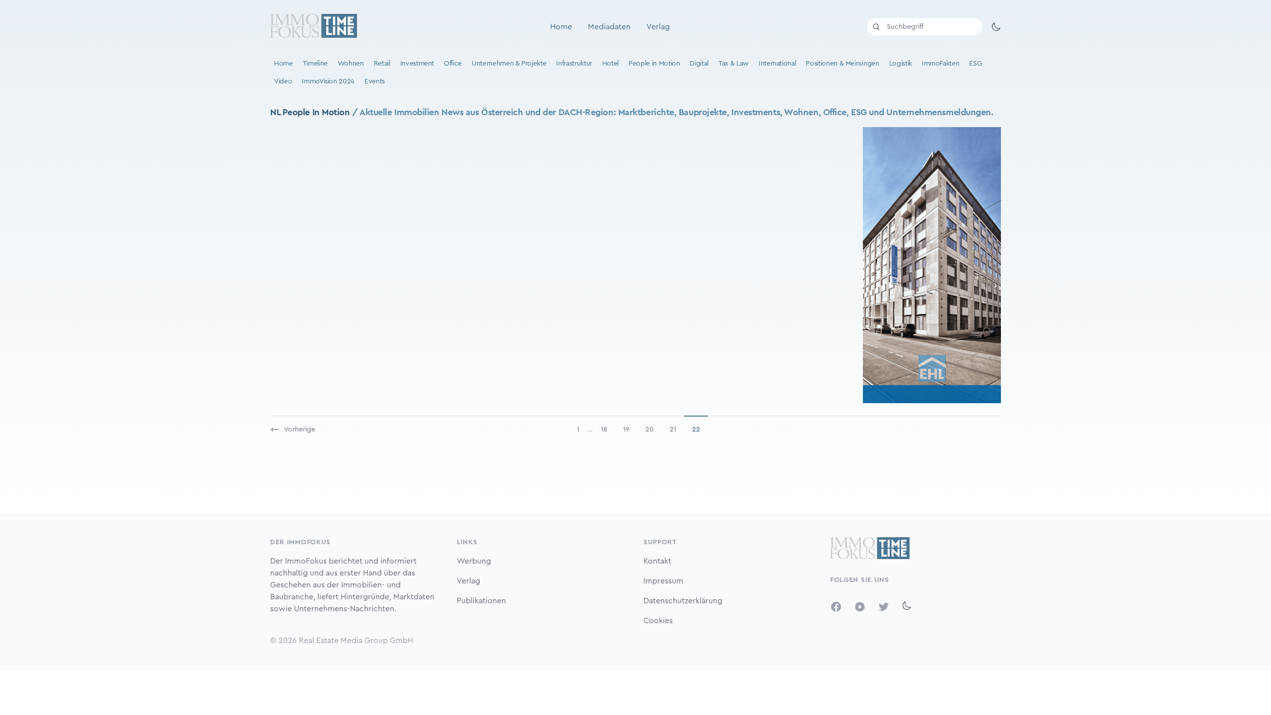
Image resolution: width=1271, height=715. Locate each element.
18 (604, 429)
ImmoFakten (941, 63)
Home (561, 27)
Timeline (315, 63)
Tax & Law (733, 63)
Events (374, 81)
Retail (382, 63)
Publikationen (481, 601)
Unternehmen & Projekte (509, 63)
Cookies (658, 621)
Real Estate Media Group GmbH (356, 640)
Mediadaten (609, 27)
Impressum (663, 581)
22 (696, 429)
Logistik (900, 63)
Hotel (610, 63)
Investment (417, 63)
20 (649, 429)
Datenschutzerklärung (682, 601)
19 (626, 429)
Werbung (474, 561)
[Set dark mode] (996, 27)
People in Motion (654, 63)
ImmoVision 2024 (328, 81)
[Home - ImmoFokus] (313, 27)
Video (283, 81)
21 (673, 429)
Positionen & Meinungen (842, 63)
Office (453, 63)
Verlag (658, 27)
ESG (975, 63)
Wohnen (351, 63)
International (777, 63)
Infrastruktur (574, 63)
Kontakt (657, 561)
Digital (699, 63)
